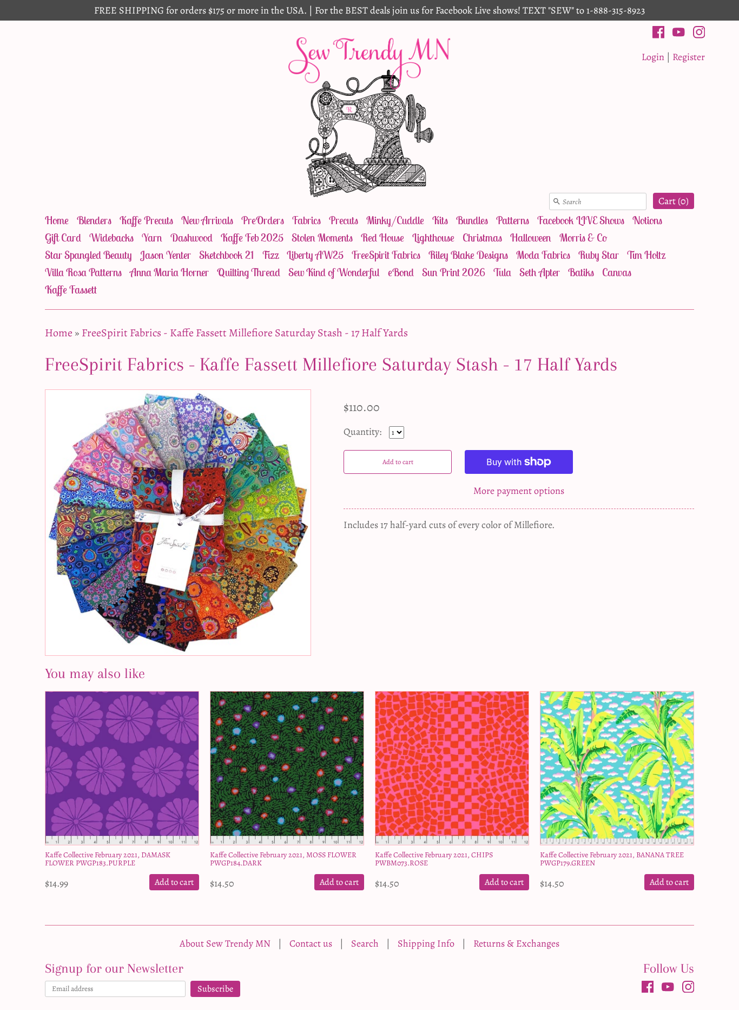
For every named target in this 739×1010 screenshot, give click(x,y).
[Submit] (556, 201)
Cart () (673, 200)
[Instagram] (699, 34)
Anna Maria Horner (169, 272)
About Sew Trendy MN (225, 943)
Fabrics (306, 220)
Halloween (530, 237)
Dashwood (191, 237)
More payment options (518, 490)
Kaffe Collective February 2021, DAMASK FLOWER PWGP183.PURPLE (107, 859)
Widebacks (111, 237)
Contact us (310, 943)
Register (688, 56)
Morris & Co (583, 237)
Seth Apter (539, 272)
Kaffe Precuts (146, 220)
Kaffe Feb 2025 (252, 237)
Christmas (482, 237)
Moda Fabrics (543, 255)
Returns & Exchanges (516, 943)
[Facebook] (658, 34)
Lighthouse (433, 237)
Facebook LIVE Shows (580, 220)
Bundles (472, 220)
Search (365, 943)
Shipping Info (426, 943)
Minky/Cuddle (395, 220)
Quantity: (364, 431)
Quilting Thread (248, 272)
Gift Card (63, 237)
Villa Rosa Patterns (83, 272)
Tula (502, 272)
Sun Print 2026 (453, 272)
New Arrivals (207, 220)
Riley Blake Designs (468, 255)
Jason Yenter (165, 255)
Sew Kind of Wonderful (334, 272)
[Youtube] (678, 34)
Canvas (616, 272)
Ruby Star (598, 255)
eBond (401, 272)
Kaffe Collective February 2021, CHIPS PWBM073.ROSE (434, 859)
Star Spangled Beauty (88, 255)
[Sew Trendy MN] (369, 116)
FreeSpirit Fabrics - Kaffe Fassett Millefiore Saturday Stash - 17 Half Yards (245, 332)
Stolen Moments (322, 237)
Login (653, 56)
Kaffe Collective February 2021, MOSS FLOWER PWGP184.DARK (283, 859)
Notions (647, 220)
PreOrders (262, 220)
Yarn (152, 237)
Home (57, 220)
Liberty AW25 (315, 255)
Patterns (512, 220)
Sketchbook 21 (226, 255)
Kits (440, 220)
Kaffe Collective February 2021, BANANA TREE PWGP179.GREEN (612, 859)
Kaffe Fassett (71, 289)
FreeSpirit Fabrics (386, 255)
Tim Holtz (646, 255)
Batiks (581, 272)
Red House (382, 237)
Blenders (94, 220)
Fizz (270, 255)
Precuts (343, 220)
